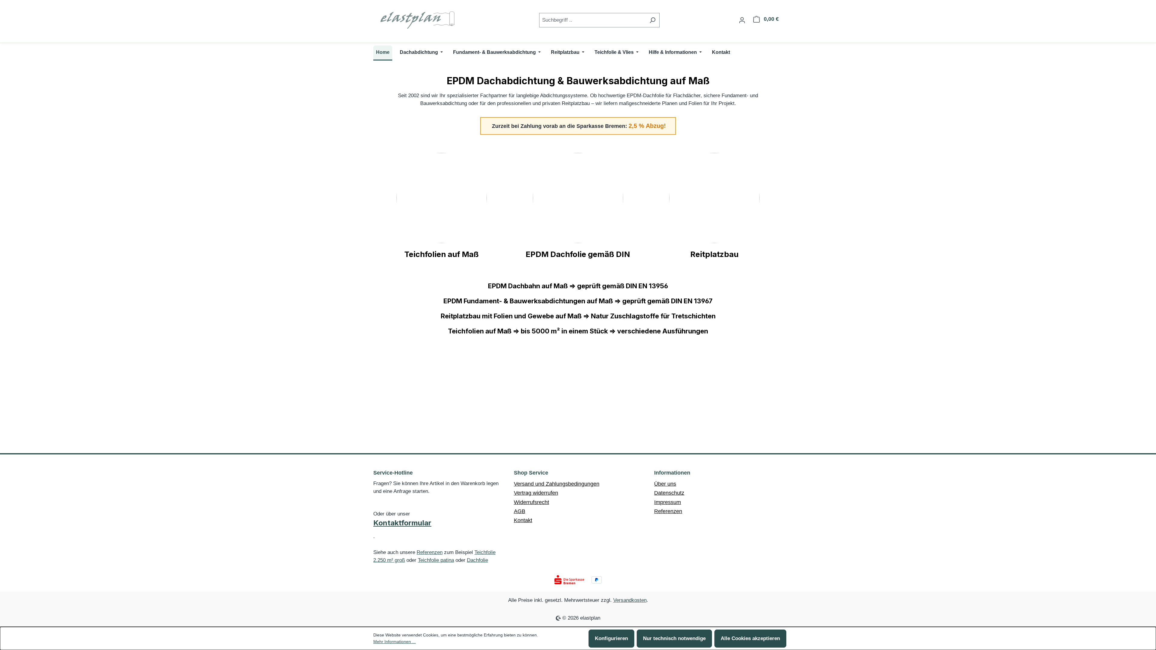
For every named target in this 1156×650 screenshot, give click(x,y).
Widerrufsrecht (531, 502)
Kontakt (523, 520)
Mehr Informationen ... (394, 641)
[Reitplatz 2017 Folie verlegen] (714, 198)
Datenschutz (669, 493)
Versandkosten (630, 600)
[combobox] (592, 20)
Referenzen (430, 552)
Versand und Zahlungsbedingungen (556, 484)
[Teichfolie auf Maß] (441, 198)
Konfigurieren (611, 638)
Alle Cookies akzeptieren (750, 638)
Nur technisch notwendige (674, 638)
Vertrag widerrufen (536, 493)
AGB (519, 511)
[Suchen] (652, 20)
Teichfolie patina (436, 560)
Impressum (667, 502)
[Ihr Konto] (742, 20)
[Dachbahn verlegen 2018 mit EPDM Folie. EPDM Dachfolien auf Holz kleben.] (578, 198)
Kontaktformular (402, 522)
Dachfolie (477, 560)
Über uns (665, 484)
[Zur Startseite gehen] (418, 18)
